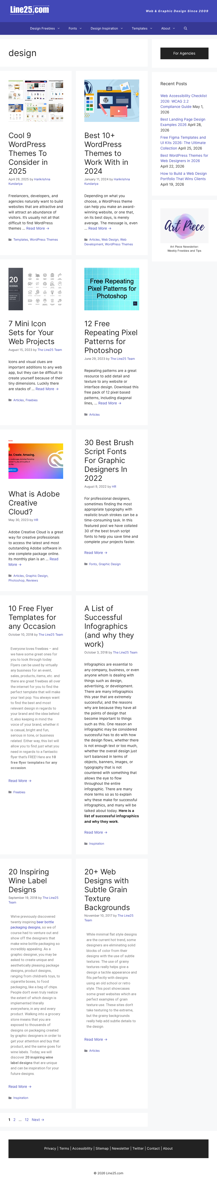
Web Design (110, 239)
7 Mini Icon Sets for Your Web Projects (31, 332)
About (165, 28)
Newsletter (120, 1148)
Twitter (138, 1148)
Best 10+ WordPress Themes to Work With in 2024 (106, 153)
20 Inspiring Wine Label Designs (28, 880)
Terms (64, 1148)
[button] (185, 28)
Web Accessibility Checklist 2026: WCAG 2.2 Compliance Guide (183, 101)
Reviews (32, 580)
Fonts (73, 28)
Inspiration (96, 843)
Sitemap (102, 1148)
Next (38, 1120)
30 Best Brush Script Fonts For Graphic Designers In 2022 (109, 460)
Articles (94, 239)
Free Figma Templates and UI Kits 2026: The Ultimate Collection (183, 142)
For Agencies (184, 53)
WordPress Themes (44, 239)
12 (27, 1120)
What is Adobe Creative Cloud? (34, 502)
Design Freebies (42, 28)
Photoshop (16, 580)
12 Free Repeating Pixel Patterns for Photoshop (111, 337)
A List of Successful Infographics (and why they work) (109, 626)
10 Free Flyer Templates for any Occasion (32, 617)
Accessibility (82, 1148)
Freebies (32, 400)
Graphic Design (36, 575)
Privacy (50, 1148)
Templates (139, 28)
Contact (153, 1148)
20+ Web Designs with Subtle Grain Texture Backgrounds (107, 889)
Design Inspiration (104, 28)
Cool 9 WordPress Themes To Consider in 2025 (28, 153)
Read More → (37, 228)
